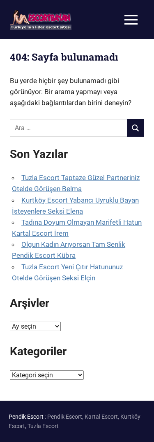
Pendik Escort (26, 416)
